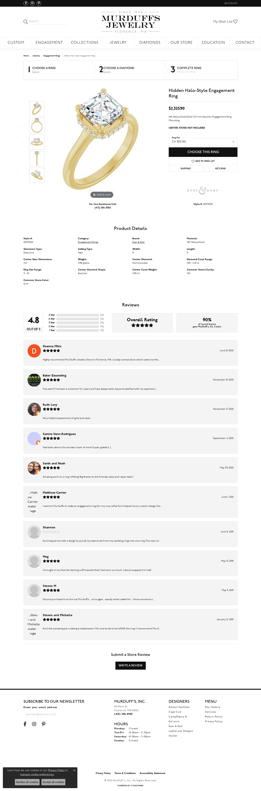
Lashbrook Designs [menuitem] (181, 731)
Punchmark (137, 786)
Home (26, 56)
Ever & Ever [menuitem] (176, 726)
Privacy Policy (214, 721)
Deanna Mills (52, 346)
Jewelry (118, 43)
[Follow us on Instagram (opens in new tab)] (32, 3)
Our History (212, 707)
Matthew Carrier (54, 492)
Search (35, 72)
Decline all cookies (27, 782)
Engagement (49, 43)
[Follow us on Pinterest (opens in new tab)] (38, 3)
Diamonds (150, 43)
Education (213, 43)
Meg (46, 556)
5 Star (52, 315)
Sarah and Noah (54, 463)
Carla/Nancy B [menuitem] (178, 717)
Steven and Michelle (57, 615)
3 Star (52, 323)
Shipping (186, 169)
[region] (102, 142)
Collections (84, 43)
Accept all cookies (53, 782)
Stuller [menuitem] (173, 736)
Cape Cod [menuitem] (175, 712)
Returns (220, 169)
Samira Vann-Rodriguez (59, 434)
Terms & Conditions (125, 773)
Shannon (49, 527)
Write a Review (131, 665)
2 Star (52, 326)
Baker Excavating (54, 375)
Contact (245, 43)
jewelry (36, 56)
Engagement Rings (52, 56)
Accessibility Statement (152, 773)
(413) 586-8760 (103, 207)
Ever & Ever (138, 242)
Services (210, 712)
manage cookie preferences (37, 774)
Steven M (49, 586)
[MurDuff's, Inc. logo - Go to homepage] (130, 22)
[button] (230, 3)
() (102, 315)
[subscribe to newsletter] (70, 714)
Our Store (181, 43)
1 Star (52, 330)
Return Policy (213, 717)
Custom (16, 43)
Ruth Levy (50, 404)
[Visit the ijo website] (130, 760)
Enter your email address (40, 707)
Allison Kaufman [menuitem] (179, 707)
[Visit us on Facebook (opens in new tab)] (26, 3)
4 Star (51, 319)
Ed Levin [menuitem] (174, 721)
